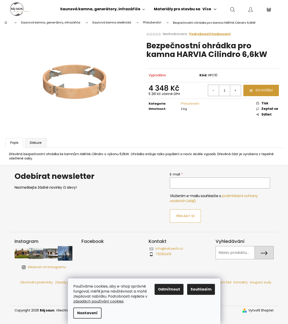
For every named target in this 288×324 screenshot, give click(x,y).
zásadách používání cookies (98, 301)
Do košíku (264, 90)
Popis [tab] (14, 142)
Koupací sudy (260, 282)
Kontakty (241, 282)
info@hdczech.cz (169, 248)
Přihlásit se (185, 216)
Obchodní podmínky (36, 282)
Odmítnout (169, 289)
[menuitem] (102, 9)
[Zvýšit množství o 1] (235, 90)
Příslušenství (190, 103)
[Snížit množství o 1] (213, 90)
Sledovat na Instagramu (47, 267)
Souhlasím (201, 289)
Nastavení (87, 313)
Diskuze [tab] (36, 142)
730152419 (163, 254)
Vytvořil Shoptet (261, 310)
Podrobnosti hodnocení (210, 34)
